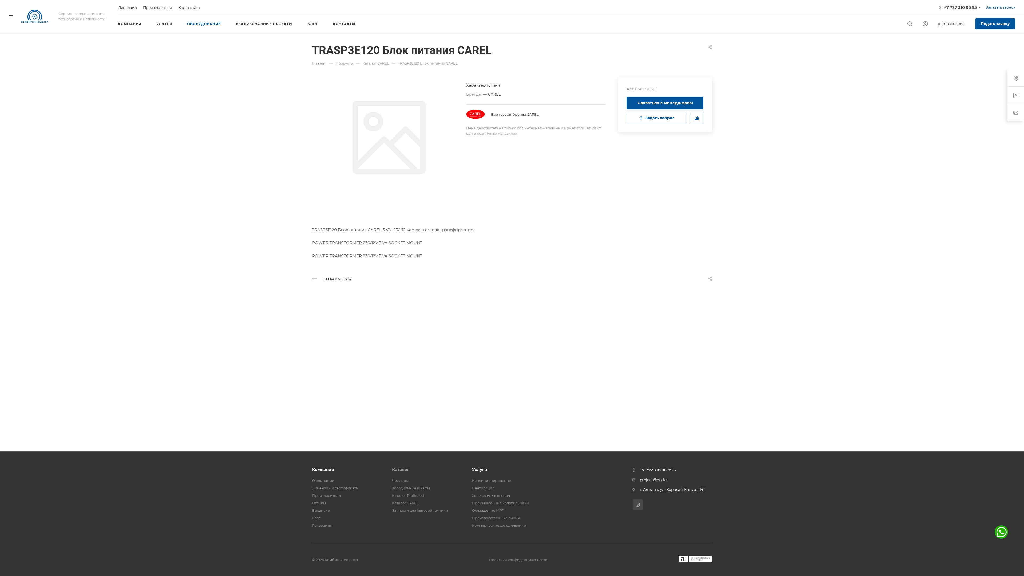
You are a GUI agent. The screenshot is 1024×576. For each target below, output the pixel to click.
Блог (316, 518)
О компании (323, 480)
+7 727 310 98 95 (960, 7)
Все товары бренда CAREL (515, 114)
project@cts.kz (653, 480)
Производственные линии (496, 518)
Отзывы (319, 503)
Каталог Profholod (408, 495)
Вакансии (321, 510)
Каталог (400, 469)
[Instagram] (638, 504)
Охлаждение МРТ (488, 510)
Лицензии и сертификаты (335, 488)
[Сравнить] (696, 118)
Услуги (479, 469)
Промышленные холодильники (500, 503)
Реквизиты (322, 525)
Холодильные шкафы (411, 488)
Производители (326, 495)
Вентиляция (483, 488)
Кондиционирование (491, 480)
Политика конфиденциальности (518, 560)
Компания (323, 469)
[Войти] (925, 23)
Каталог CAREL (405, 503)
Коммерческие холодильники (499, 525)
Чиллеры (400, 480)
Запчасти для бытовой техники (420, 510)
